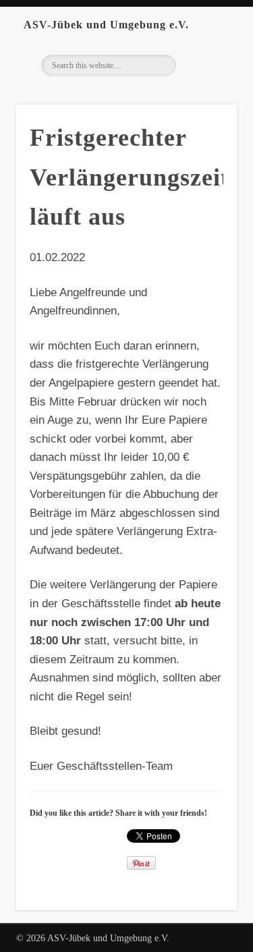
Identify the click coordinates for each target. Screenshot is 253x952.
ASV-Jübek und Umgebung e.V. (106, 24)
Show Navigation (226, 24)
